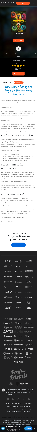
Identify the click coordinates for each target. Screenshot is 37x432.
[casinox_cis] (13, 399)
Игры (11, 82)
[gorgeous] (24, 66)
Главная (4, 82)
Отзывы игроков (8, 409)
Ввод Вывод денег (25, 406)
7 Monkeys (18, 82)
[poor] (15, 66)
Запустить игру (19, 40)
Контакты (18, 409)
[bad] (13, 66)
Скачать (18, 411)
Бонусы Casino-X (28, 403)
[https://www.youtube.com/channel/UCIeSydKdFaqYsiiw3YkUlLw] (8, 399)
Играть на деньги (18, 74)
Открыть (28, 428)
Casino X (14, 105)
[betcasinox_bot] (29, 399)
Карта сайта (26, 411)
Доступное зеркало (28, 409)
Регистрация (18, 245)
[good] (21, 66)
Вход (23, 3)
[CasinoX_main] (23, 399)
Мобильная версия (12, 406)
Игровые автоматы (16, 403)
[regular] (18, 66)
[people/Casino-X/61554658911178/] (18, 399)
